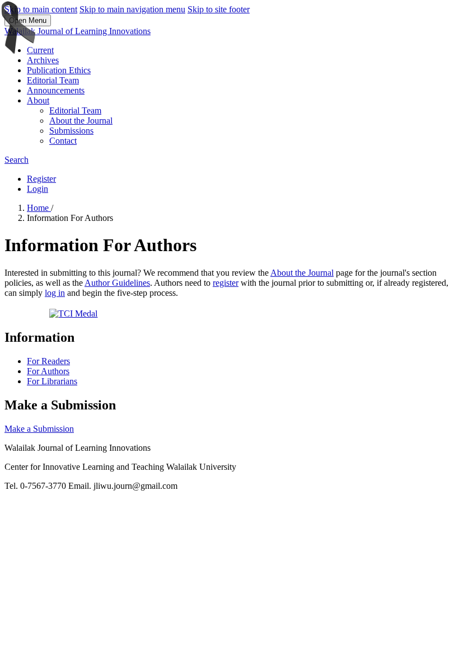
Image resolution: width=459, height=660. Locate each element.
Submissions (71, 130)
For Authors (48, 371)
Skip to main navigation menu (132, 9)
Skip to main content (40, 9)
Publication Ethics (59, 70)
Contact (63, 140)
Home (39, 208)
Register (41, 178)
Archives (43, 60)
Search (16, 159)
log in (55, 293)
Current (40, 50)
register (225, 282)
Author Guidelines (117, 282)
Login (37, 189)
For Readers (48, 361)
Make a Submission (39, 428)
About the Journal (81, 120)
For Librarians (52, 381)
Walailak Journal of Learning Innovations (77, 31)
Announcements (56, 90)
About (38, 100)
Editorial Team (53, 80)
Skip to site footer (219, 9)
